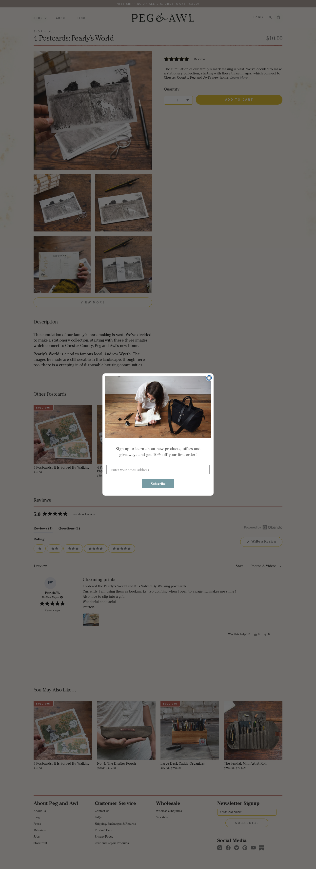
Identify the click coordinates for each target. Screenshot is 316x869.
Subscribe (158, 483)
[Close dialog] (209, 377)
